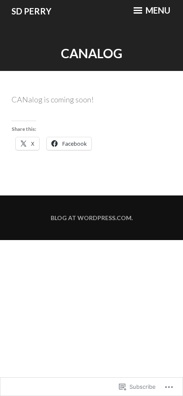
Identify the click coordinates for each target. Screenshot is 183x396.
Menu (157, 10)
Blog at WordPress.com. (92, 217)
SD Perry (31, 11)
